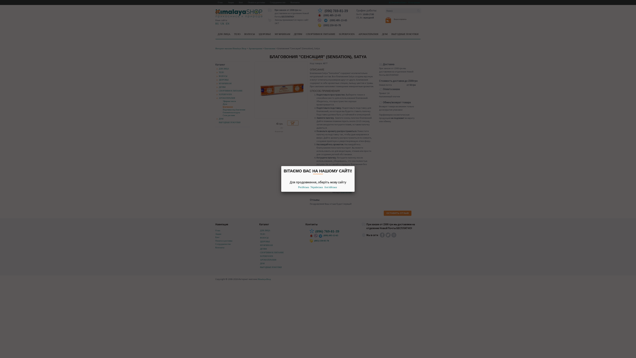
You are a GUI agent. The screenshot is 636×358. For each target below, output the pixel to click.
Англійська (330, 187)
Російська (303, 187)
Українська (316, 187)
